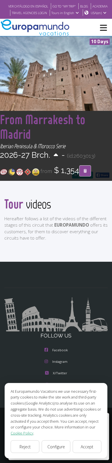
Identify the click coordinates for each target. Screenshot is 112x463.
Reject (25, 446)
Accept (87, 446)
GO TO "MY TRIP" (64, 6)
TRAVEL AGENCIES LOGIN (29, 13)
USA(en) (96, 13)
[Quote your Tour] (85, 171)
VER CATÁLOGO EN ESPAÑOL (28, 6)
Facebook (60, 350)
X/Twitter (60, 373)
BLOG (84, 6)
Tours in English (62, 13)
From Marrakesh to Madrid (42, 126)
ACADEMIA (100, 6)
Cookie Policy (22, 433)
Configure (56, 446)
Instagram (59, 361)
